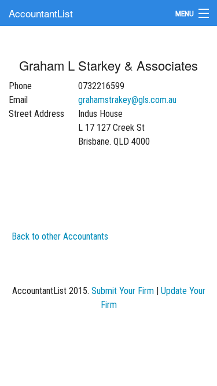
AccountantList (41, 13)
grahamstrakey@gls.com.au (127, 99)
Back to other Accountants (60, 236)
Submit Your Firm (122, 290)
